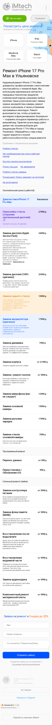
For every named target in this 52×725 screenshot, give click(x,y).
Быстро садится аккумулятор (17, 161)
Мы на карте (15, 18)
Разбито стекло (10, 148)
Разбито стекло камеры (15, 172)
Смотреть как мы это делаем (14, 224)
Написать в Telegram (26, 698)
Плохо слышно (10, 167)
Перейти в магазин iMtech (26, 717)
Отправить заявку (26, 655)
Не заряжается (27, 167)
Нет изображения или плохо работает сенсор (21, 155)
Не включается (10, 182)
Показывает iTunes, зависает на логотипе (23, 177)
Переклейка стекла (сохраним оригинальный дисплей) (16, 214)
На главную (26, 690)
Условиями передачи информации (26, 664)
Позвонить (40, 18)
